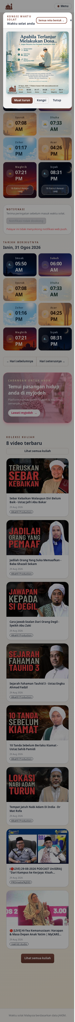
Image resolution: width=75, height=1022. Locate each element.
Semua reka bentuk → (50, 20)
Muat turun (20, 97)
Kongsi (40, 97)
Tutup (55, 97)
